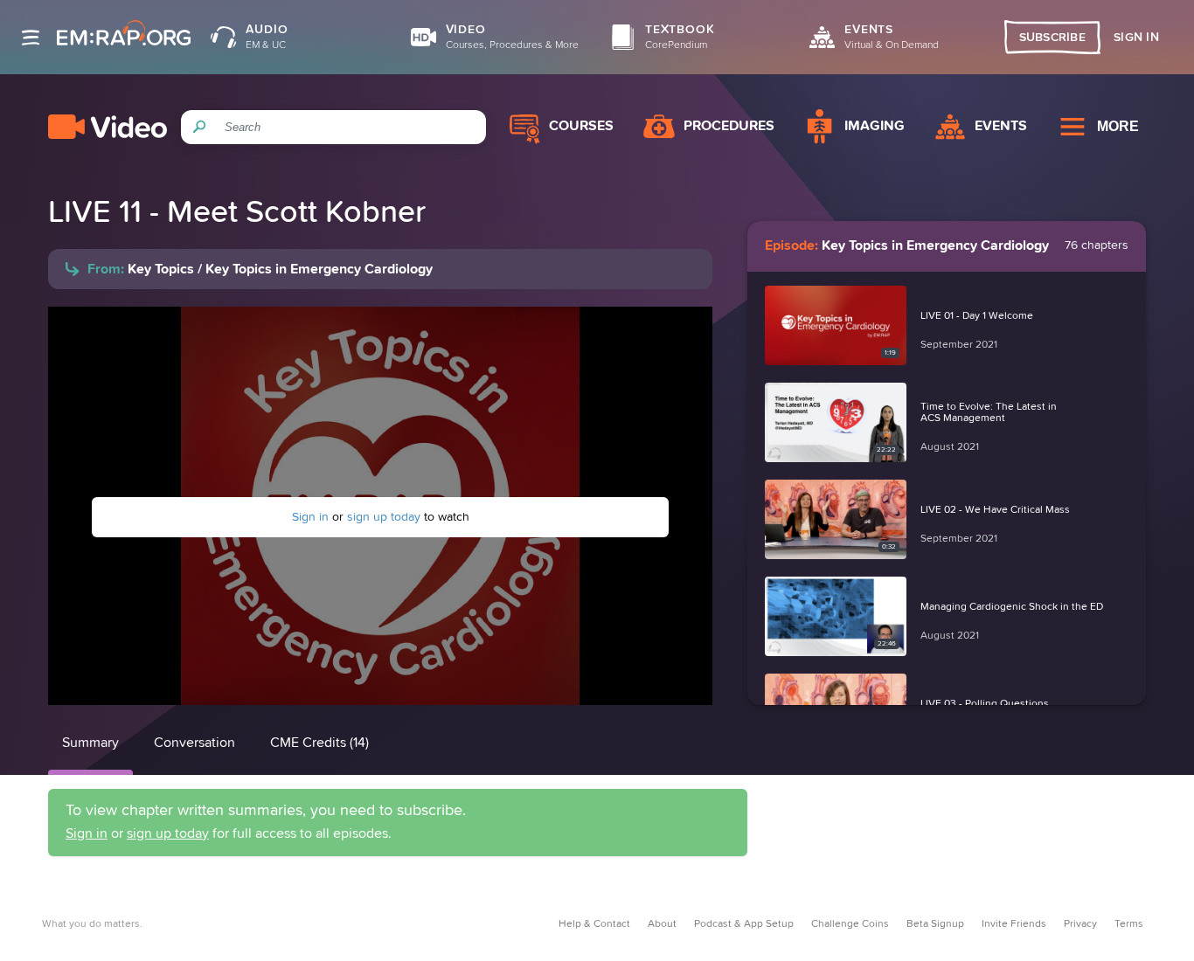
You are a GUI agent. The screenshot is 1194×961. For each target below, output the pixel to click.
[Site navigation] (30, 37)
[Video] (107, 126)
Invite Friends (1014, 924)
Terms (1128, 924)
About (662, 924)
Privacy (1080, 924)
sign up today (383, 517)
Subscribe (1052, 37)
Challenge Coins (850, 924)
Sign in (310, 517)
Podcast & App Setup (744, 924)
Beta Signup (935, 924)
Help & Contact (594, 924)
